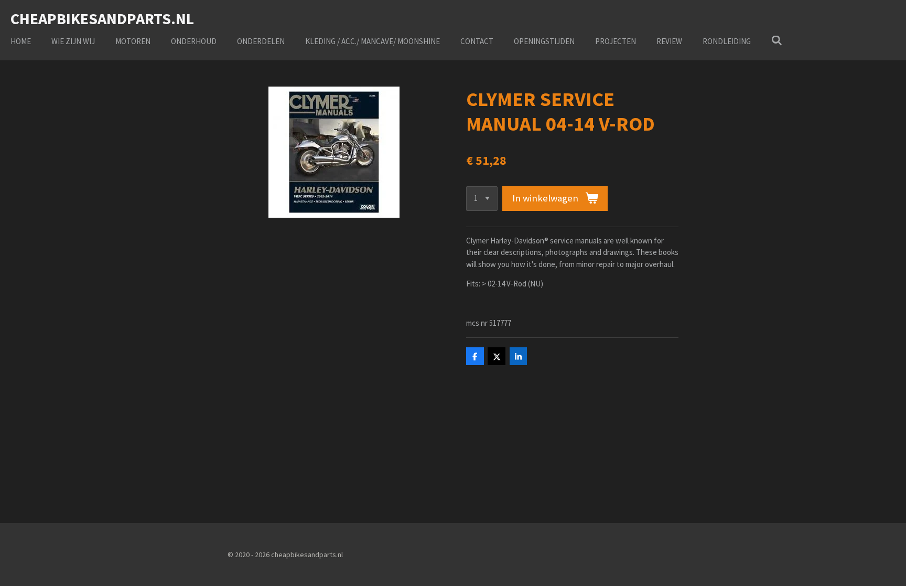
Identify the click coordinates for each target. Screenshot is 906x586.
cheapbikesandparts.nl (102, 18)
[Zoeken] (777, 40)
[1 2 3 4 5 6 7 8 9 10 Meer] (482, 198)
